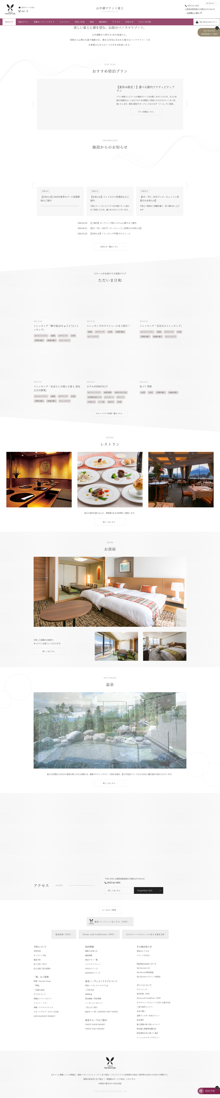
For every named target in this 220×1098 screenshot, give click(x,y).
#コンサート (109, 397)
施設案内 (103, 21)
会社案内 (140, 1020)
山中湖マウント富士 (110, 9)
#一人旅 (101, 402)
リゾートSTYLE (143, 955)
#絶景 (53, 336)
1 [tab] (96, 763)
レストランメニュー (93, 964)
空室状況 (37, 951)
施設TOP (9, 21)
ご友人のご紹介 (91, 1007)
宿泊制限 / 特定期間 (93, 998)
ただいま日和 (145, 21)
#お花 (151, 392)
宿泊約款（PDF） (144, 993)
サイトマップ (142, 989)
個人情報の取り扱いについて (148, 1024)
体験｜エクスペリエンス (43, 1007)
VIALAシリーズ (91, 968)
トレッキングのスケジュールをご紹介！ (108, 325)
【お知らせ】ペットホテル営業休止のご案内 (60, 198)
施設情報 (88, 955)
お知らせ (129, 21)
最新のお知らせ (91, 951)
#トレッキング (65, 340)
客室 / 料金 (80, 21)
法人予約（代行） (41, 964)
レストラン (65, 21)
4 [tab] (123, 763)
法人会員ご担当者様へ (42, 968)
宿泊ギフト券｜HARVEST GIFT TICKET (101, 1011)
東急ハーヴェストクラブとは (96, 985)
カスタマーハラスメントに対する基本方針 (153, 1002)
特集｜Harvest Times (42, 981)
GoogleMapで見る (145, 890)
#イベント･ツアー (41, 336)
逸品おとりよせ (143, 951)
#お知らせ (91, 402)
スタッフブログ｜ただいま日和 (46, 1011)
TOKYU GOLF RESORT (94, 1028)
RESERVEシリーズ (92, 972)
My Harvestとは (143, 968)
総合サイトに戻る (28, 7)
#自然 (73, 336)
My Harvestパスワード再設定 (149, 976)
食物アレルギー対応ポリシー (148, 1015)
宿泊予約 (210, 1091)
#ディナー (120, 397)
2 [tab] (105, 763)
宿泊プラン (23, 21)
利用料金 (88, 994)
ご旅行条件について (145, 1006)
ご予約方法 (89, 990)
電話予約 (37, 959)
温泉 (92, 21)
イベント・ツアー (41, 1003)
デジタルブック (40, 994)
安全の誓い (141, 1011)
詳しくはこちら (109, 522)
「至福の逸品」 (40, 990)
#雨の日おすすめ (121, 392)
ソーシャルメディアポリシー (148, 1037)
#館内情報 (107, 392)
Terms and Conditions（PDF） (149, 998)
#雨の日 (111, 402)
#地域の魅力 (51, 340)
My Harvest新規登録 (145, 972)
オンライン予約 (40, 955)
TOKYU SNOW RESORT (95, 1024)
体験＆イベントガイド (42, 998)
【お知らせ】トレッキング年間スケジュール (110, 233)
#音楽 (119, 402)
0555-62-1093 (193, 5)
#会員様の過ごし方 (94, 397)
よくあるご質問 (109, 910)
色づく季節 (146, 386)
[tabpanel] (110, 730)
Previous (33, 104)
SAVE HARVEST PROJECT (44, 1016)
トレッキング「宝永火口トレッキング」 (161, 325)
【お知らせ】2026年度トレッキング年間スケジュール (159, 198)
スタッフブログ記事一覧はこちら (109, 413)
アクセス (116, 21)
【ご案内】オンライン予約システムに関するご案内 (113, 222)
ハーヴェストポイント (94, 1003)
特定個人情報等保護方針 (146, 1028)
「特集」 (37, 985)
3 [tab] (114, 763)
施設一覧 (25, 11)
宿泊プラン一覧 (91, 959)
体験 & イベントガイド (44, 21)
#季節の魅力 (39, 340)
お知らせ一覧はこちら (109, 246)
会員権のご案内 (193, 12)
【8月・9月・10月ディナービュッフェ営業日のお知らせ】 (109, 198)
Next (187, 104)
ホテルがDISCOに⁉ (97, 386)
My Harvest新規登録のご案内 (209, 32)
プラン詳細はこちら (146, 115)
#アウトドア (63, 336)
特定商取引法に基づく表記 (147, 1033)
